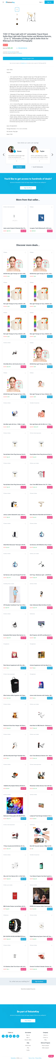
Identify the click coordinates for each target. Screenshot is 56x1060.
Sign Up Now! (28, 188)
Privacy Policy (38, 1058)
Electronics (33, 613)
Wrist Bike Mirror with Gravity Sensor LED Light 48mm (17, 364)
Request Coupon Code (28, 58)
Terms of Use (31, 1058)
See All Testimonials (38, 167)
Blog (45, 1039)
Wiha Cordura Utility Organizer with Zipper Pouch (16, 695)
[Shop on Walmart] (10, 994)
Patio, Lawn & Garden (35, 463)
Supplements (7, 643)
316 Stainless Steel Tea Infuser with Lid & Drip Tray (16, 966)
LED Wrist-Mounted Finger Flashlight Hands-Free (16, 755)
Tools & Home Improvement (10, 206)
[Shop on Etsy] (17, 1000)
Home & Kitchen (7, 342)
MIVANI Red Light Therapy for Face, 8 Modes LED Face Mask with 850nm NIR (23, 273)
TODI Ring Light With (11, 51)
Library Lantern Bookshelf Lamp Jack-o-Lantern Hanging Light (19, 514)
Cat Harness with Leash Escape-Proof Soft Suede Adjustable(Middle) (21, 575)
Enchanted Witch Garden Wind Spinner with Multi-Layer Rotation (20, 635)
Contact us (45, 1037)
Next (52, 154)
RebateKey (13, 1058)
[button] (25, 207)
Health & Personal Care (35, 402)
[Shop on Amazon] (28, 994)
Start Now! (19, 167)
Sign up (28, 1035)
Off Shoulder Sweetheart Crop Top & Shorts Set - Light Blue (18, 605)
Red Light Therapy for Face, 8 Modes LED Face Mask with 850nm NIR (21, 303)
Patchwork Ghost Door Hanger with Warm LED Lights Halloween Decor (21, 725)
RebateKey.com (24, 63)
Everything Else (19, 53)
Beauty (32, 206)
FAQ (28, 1047)
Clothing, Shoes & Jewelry (9, 583)
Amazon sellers (28, 1039)
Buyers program (45, 1045)
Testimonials (28, 1045)
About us (45, 1035)
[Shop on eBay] (45, 994)
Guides (28, 1050)
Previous (4, 154)
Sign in (27, 1037)
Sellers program (45, 1047)
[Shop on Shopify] (39, 1000)
